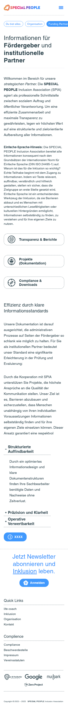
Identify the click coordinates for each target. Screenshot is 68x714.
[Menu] (61, 7)
